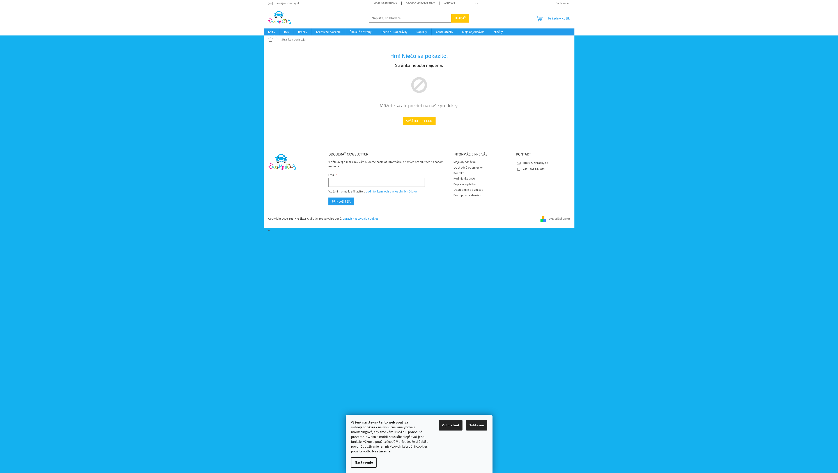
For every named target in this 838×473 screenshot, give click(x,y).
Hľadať (460, 18)
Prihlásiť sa (341, 201)
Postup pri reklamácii (467, 195)
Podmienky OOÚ (464, 178)
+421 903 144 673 (534, 169)
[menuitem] (272, 31)
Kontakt (449, 3)
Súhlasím (476, 425)
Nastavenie (364, 462)
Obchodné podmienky (420, 3)
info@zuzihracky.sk (535, 163)
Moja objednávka (385, 3)
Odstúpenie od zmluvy (468, 190)
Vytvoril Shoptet (559, 219)
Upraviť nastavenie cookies (361, 219)
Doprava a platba (465, 184)
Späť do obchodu (419, 121)
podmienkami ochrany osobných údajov (392, 191)
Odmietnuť (450, 425)
